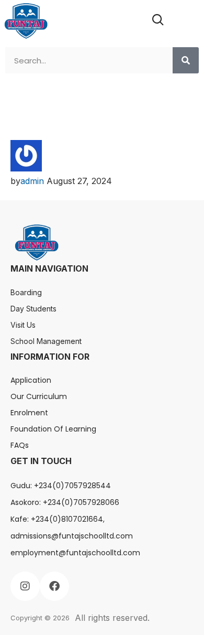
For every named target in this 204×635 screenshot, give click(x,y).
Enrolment (29, 412)
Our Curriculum (38, 396)
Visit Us (23, 324)
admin (32, 181)
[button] (189, 20)
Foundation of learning (53, 429)
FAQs (19, 445)
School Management (46, 341)
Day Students (33, 308)
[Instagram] (25, 586)
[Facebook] (54, 586)
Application (30, 380)
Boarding (26, 292)
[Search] (186, 60)
